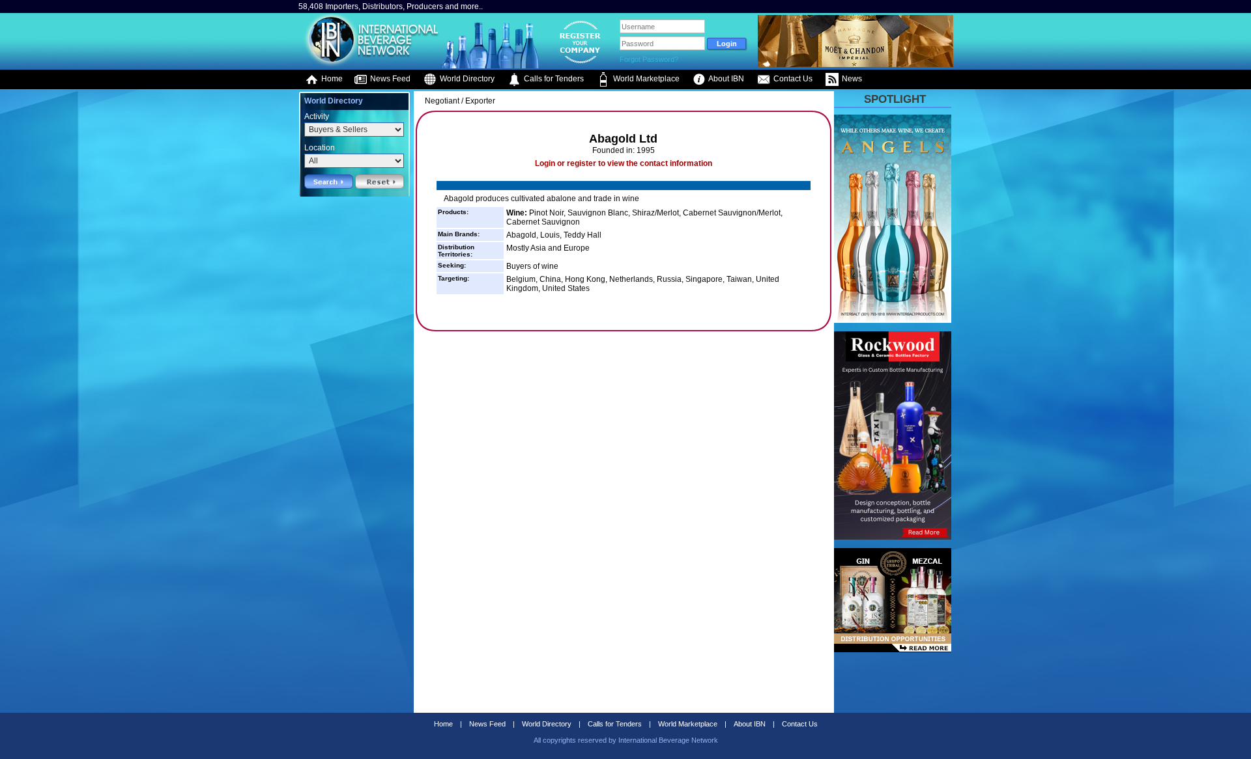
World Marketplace (645, 78)
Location (319, 147)
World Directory (466, 78)
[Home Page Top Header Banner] (855, 64)
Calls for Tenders (553, 78)
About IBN (725, 78)
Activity (316, 116)
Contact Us (791, 78)
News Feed (389, 78)
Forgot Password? (649, 59)
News (851, 78)
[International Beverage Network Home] (369, 65)
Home (331, 78)
